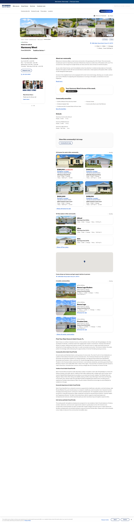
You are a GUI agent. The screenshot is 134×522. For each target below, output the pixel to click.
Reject (115, 519)
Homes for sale (35, 11)
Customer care (41, 6)
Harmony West (47, 39)
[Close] (131, 519)
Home (22, 39)
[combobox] (122, 6)
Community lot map (66, 143)
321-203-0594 (26, 74)
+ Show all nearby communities (65, 334)
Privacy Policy (27, 520)
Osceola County (32, 39)
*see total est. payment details (64, 172)
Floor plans (44, 11)
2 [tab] (34, 106)
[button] (106, 11)
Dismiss (125, 519)
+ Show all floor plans (62, 247)
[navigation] (36, 39)
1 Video (111, 39)
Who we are (16, 6)
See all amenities (61, 109)
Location (50, 11)
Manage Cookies (105, 519)
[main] (67, 268)
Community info (25, 11)
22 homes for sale (82, 329)
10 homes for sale (82, 312)
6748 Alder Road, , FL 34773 (102, 43)
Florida (26, 39)
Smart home (24, 6)
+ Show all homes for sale (63, 208)
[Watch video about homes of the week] (61, 89)
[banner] (67, 2)
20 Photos (105, 39)
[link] (39, 27)
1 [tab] (32, 106)
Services (32, 6)
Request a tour (26, 70)
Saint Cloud (40, 39)
